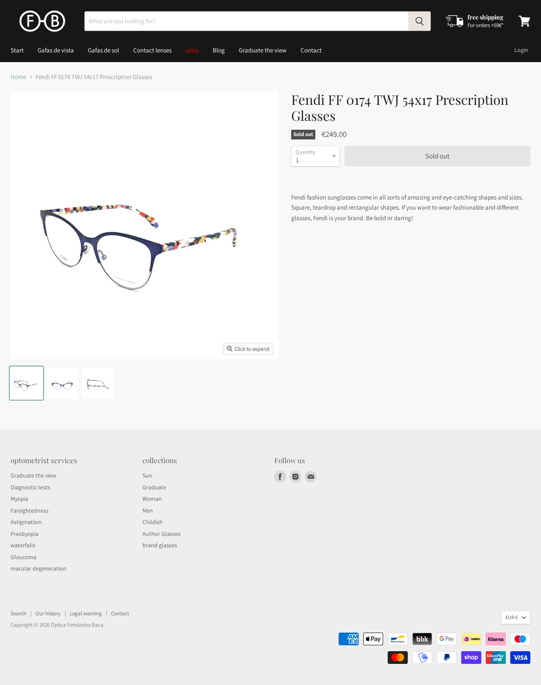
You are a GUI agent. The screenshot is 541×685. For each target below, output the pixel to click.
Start (17, 50)
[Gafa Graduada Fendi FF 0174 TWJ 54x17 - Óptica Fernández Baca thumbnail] (26, 383)
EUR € (511, 617)
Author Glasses (161, 534)
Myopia (19, 498)
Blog (219, 50)
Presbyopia (24, 534)
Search (18, 613)
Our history (48, 613)
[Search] (419, 21)
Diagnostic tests (30, 487)
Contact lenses (152, 50)
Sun (147, 475)
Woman (152, 498)
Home (18, 76)
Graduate (154, 487)
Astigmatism (26, 522)
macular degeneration (38, 568)
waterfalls (23, 545)
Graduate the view (263, 50)
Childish (152, 522)
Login (521, 50)
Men (147, 510)
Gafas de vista (56, 50)
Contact (311, 50)
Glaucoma (23, 557)
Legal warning (86, 613)
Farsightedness (30, 510)
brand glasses (159, 545)
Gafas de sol (103, 50)
